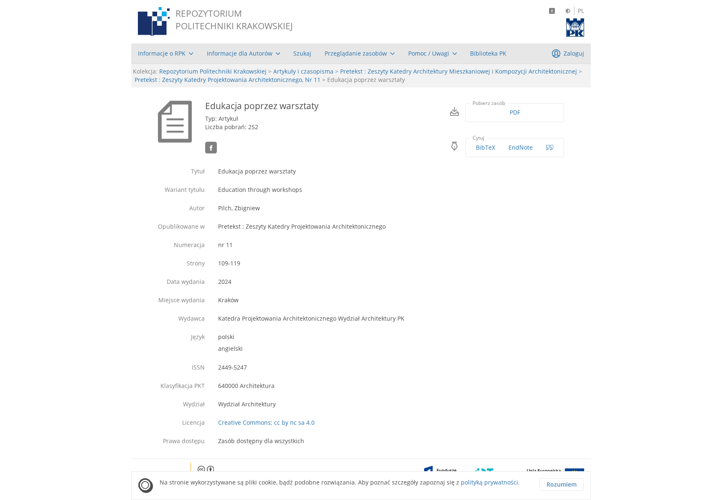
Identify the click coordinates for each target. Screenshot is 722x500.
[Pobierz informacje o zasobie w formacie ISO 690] (549, 147)
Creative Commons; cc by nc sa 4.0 (266, 422)
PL (581, 11)
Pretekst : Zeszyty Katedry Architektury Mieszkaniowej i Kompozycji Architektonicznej (458, 71)
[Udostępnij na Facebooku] (211, 147)
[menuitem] (165, 53)
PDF (515, 112)
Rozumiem (562, 484)
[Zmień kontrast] (567, 11)
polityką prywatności (489, 482)
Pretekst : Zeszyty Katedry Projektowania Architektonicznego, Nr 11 (227, 80)
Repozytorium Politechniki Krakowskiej (213, 71)
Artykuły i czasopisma (303, 71)
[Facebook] (552, 11)
